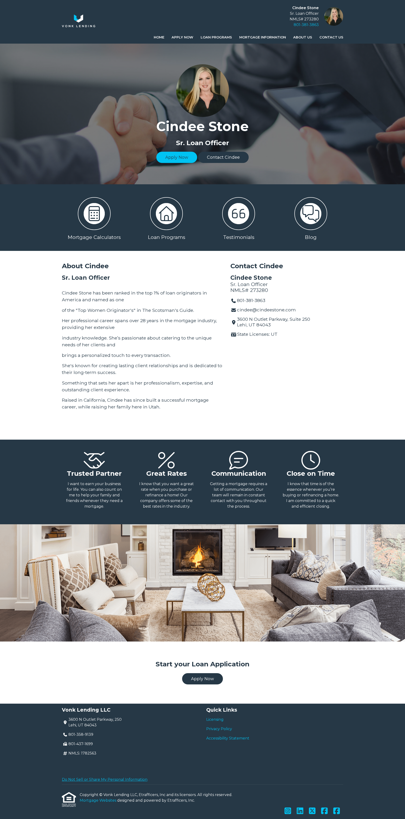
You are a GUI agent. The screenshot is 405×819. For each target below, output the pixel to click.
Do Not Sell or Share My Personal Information (104, 779)
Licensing (215, 719)
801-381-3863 (306, 25)
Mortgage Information (262, 37)
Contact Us (331, 37)
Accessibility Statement (227, 738)
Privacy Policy (219, 729)
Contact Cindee (223, 157)
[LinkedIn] (300, 811)
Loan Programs (216, 37)
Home (159, 37)
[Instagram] (287, 811)
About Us (302, 37)
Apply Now (182, 37)
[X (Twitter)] (312, 811)
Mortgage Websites (98, 800)
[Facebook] (324, 811)
